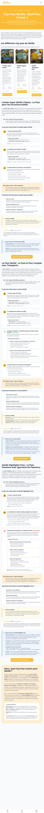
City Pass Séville (27, 10)
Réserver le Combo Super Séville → (22, 256)
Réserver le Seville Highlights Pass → (22, 660)
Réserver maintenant (7, 94)
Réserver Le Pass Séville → (22, 458)
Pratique (20, 10)
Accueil (15, 10)
